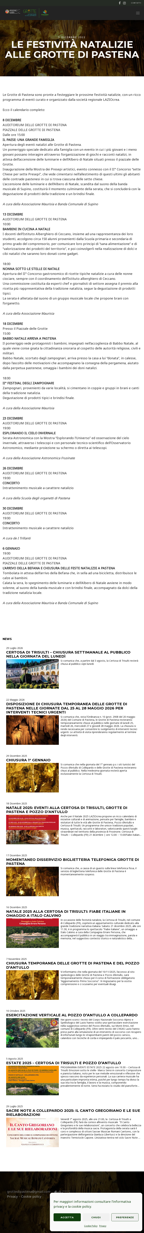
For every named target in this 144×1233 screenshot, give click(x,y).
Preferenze (125, 1217)
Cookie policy (31, 1196)
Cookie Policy (90, 1225)
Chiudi (96, 1217)
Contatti (136, 3)
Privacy (102, 1225)
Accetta (67, 1217)
